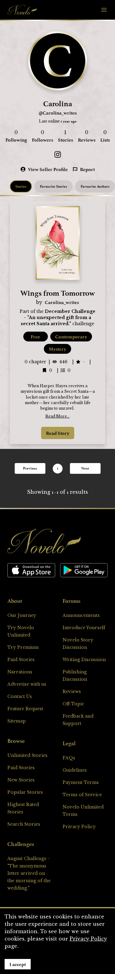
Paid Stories (21, 659)
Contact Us (19, 696)
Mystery (57, 349)
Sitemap (16, 721)
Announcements (81, 615)
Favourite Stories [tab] (53, 186)
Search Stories (23, 824)
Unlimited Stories (27, 755)
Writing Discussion (84, 659)
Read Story (57, 433)
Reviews (72, 691)
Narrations (19, 672)
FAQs (69, 758)
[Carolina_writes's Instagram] (57, 154)
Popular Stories (25, 792)
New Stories (21, 780)
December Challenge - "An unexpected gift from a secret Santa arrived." (58, 317)
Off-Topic (73, 704)
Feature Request (25, 708)
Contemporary (71, 336)
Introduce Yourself (84, 627)
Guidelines (75, 770)
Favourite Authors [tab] (95, 186)
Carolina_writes (62, 302)
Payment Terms (81, 782)
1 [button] (57, 468)
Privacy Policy (79, 826)
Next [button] (85, 468)
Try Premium (23, 647)
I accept (18, 964)
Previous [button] (30, 468)
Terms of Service (82, 794)
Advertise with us (26, 684)
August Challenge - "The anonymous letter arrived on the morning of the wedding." (29, 873)
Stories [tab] (20, 186)
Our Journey (21, 615)
